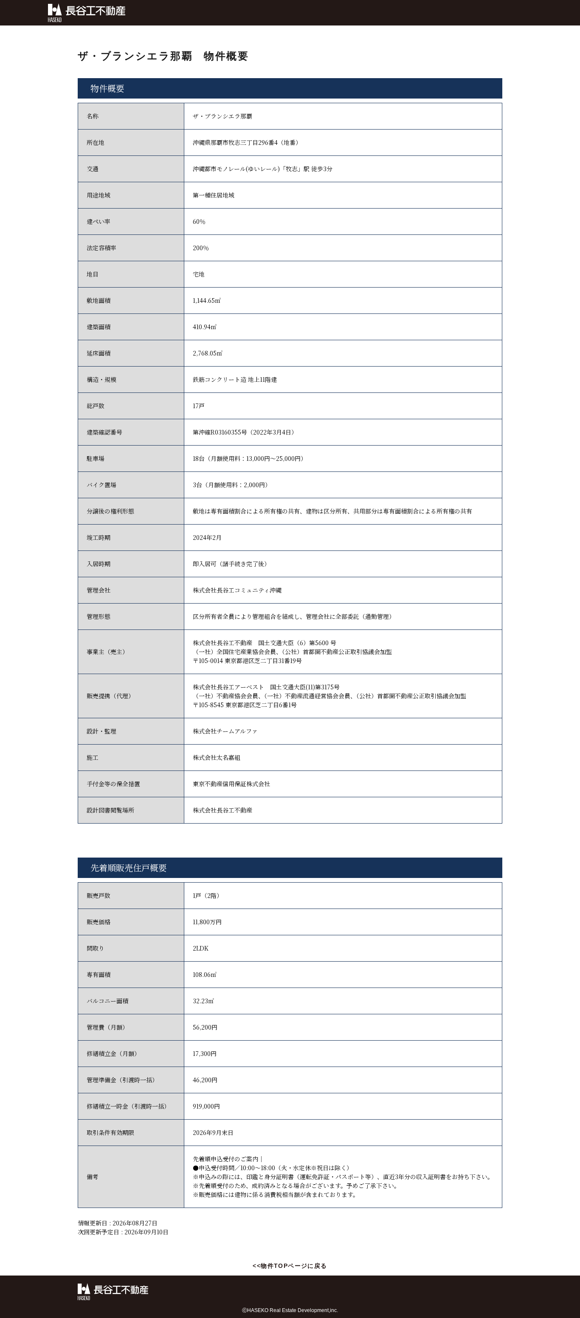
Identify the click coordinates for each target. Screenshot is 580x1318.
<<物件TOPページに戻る (290, 1265)
